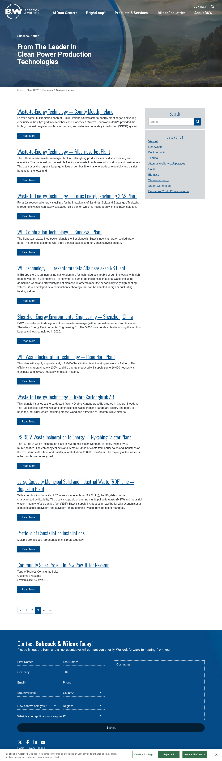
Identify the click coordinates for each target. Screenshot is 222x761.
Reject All (169, 754)
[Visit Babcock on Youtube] (42, 742)
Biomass (153, 174)
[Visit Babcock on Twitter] (19, 742)
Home (20, 747)
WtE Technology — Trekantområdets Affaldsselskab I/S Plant (71, 268)
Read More (28, 135)
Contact (200, 6)
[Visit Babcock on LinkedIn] (35, 742)
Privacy (31, 747)
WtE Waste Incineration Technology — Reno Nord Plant (66, 357)
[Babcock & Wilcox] (22, 12)
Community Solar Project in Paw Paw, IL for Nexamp (63, 565)
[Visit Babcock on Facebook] (27, 742)
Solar (151, 169)
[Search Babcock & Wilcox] (212, 6)
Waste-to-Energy (158, 180)
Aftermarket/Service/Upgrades (166, 163)
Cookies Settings (143, 754)
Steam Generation (159, 185)
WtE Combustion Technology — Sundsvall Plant (59, 232)
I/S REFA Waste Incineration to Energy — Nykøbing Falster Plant (74, 437)
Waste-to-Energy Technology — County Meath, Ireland (65, 111)
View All (153, 141)
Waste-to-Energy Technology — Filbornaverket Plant (63, 151)
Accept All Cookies (194, 754)
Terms (41, 747)
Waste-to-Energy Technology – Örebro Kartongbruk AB (65, 397)
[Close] (216, 754)
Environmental (157, 152)
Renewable (155, 146)
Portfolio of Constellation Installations (51, 533)
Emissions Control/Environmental (168, 191)
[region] (111, 755)
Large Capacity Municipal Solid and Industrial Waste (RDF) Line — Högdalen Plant (75, 485)
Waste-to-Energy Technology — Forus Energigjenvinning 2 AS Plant (77, 196)
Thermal (153, 158)
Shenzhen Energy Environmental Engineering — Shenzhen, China (75, 316)
